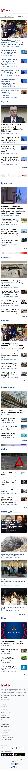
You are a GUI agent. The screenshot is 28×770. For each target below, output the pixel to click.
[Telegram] (16, 748)
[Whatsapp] (2, 748)
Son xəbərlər (4, 706)
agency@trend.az (5, 699)
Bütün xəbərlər (22, 167)
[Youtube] (13, 748)
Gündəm (5, 320)
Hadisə (4, 449)
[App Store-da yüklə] (7, 754)
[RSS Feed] (23, 748)
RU (17, 767)
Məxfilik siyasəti (5, 735)
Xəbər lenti (21, 16)
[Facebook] (6, 748)
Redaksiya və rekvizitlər (6, 717)
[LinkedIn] (19, 748)
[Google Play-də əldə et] (19, 754)
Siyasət (4, 101)
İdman (4, 618)
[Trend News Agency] (5, 685)
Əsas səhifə (7, 16)
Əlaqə (2, 719)
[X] (9, 748)
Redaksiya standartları (6, 722)
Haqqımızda (4, 715)
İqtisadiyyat (6, 183)
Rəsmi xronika (4, 709)
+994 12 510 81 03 (5, 697)
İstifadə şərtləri (4, 732)
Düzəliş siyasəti (5, 724)
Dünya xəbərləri (8, 387)
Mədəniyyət (6, 512)
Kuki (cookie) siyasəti (6, 739)
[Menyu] (25, 10)
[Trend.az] (5, 10)
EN (11, 767)
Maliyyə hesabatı (5, 726)
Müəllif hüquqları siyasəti (7, 737)
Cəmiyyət (5, 257)
